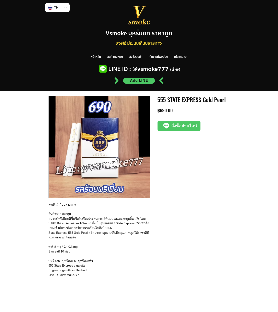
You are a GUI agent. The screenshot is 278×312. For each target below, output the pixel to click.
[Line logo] (102, 68)
